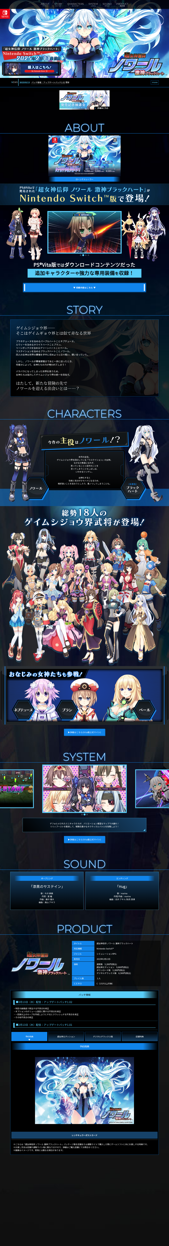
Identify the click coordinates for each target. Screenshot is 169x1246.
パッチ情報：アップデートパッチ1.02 (48, 82)
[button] (80, 255)
